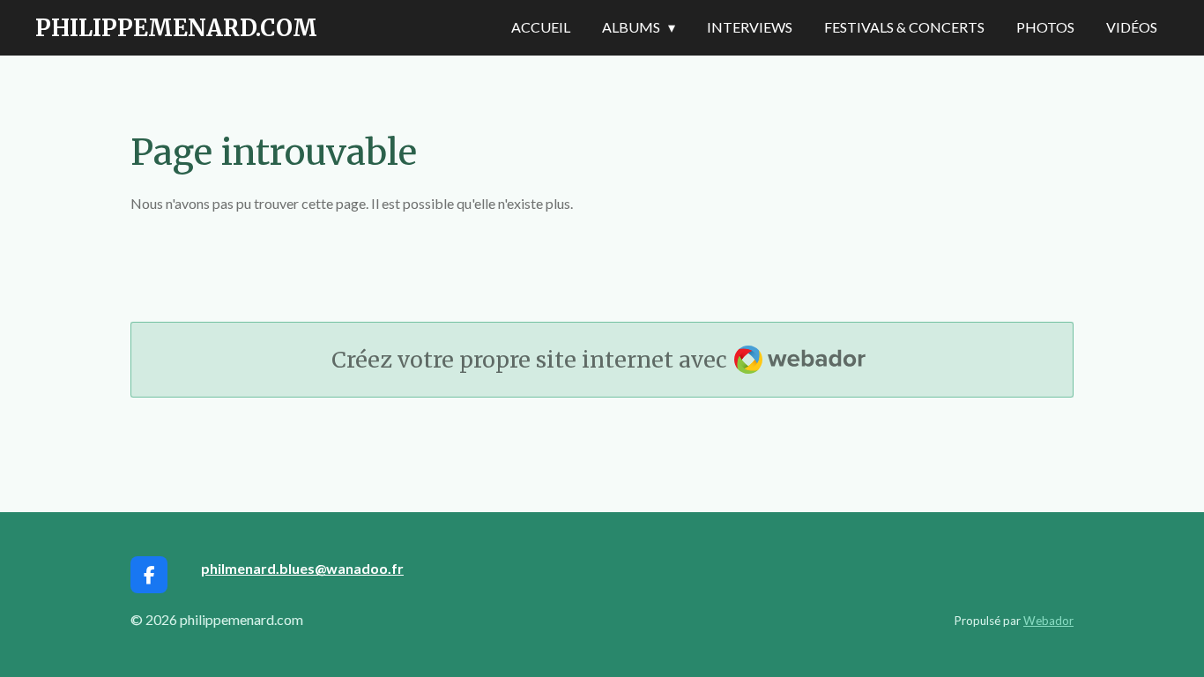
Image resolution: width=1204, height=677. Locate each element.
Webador (1048, 621)
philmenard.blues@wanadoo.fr (302, 568)
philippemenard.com (176, 27)
